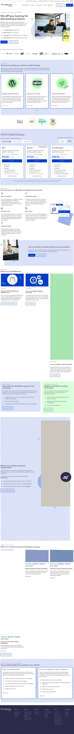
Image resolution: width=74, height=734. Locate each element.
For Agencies (39, 5)
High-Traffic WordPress (58, 93)
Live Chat (57, 712)
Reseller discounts (28, 713)
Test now (69, 5)
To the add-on (55, 375)
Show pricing (13, 42)
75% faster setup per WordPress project (61, 568)
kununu (66, 716)
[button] (9, 141)
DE (29, 729)
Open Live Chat (7, 408)
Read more (3, 651)
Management (17, 713)
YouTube (66, 715)
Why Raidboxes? (48, 712)
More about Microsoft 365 (8, 303)
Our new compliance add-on (58, 364)
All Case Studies (6, 654)
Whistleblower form (59, 720)
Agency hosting (28, 712)
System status (58, 715)
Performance (17, 712)
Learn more (5, 105)
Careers (46, 715)
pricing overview (34, 69)
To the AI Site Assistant (7, 490)
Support (16, 715)
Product (32, 5)
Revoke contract (58, 718)
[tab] (6, 141)
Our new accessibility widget (33, 291)
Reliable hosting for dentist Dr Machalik (36, 568)
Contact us (60, 5)
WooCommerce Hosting (33, 93)
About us (46, 713)
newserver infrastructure (39, 200)
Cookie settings (58, 724)
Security (16, 716)
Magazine (37, 712)
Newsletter (37, 713)
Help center (57, 713)
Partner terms (27, 719)
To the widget (30, 303)
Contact (46, 716)
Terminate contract (59, 716)
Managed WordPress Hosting (10, 93)
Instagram (67, 712)
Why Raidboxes (25, 5)
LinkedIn (66, 713)
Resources (50, 5)
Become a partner (28, 718)
